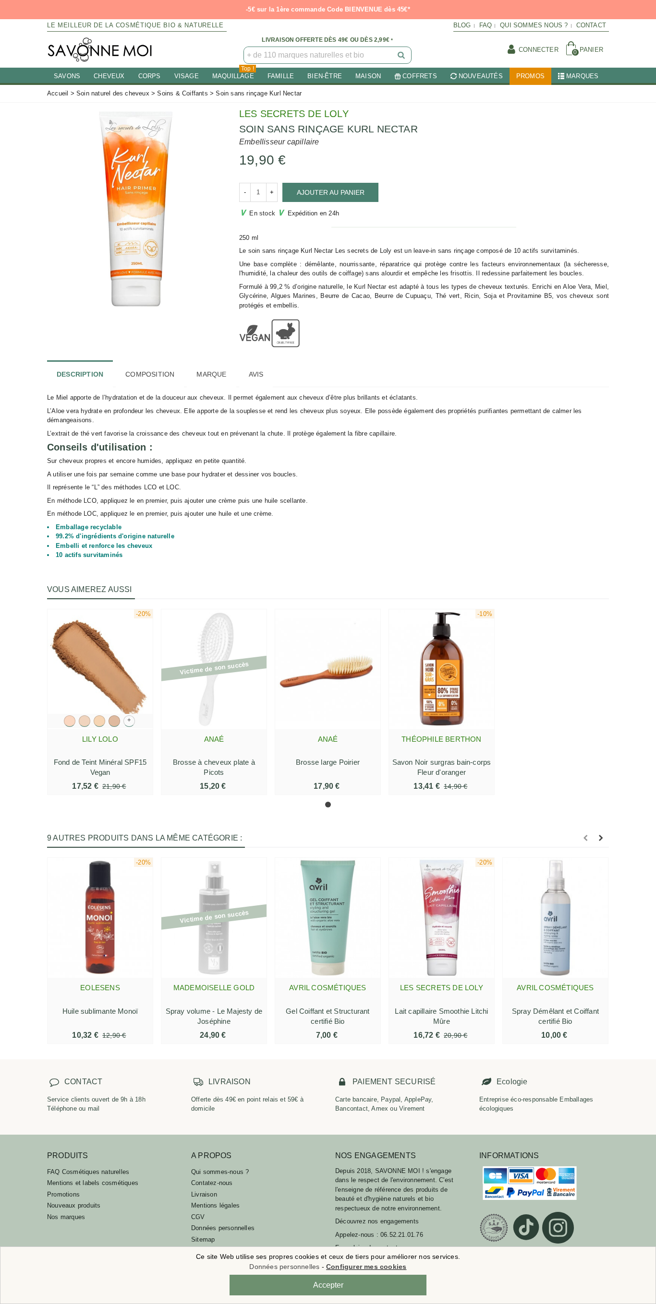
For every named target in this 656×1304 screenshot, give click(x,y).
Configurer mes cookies (366, 1266)
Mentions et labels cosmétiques (92, 1182)
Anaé (214, 739)
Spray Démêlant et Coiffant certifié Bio (555, 1016)
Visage (186, 76)
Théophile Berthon (441, 739)
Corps (149, 76)
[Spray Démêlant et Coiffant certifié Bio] (555, 918)
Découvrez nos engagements (377, 1221)
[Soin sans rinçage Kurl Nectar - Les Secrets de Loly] (136, 208)
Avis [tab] (256, 374)
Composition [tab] (149, 374)
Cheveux (109, 76)
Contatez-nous (212, 1182)
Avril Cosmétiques (327, 988)
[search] (402, 55)
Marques (582, 76)
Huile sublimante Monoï (100, 1011)
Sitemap (203, 1239)
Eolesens (100, 988)
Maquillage (233, 74)
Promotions (63, 1194)
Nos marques (66, 1217)
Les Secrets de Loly (294, 113)
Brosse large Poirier (328, 762)
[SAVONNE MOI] (100, 49)
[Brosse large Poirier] (327, 669)
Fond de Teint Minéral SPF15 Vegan (100, 767)
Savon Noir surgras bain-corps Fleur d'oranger (441, 767)
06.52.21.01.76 (401, 1234)
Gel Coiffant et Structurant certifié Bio (327, 1016)
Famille (280, 76)
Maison (368, 76)
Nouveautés (481, 76)
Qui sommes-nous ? (220, 1171)
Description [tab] (80, 374)
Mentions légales (215, 1205)
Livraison (204, 1194)
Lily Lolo (100, 739)
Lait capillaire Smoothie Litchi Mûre (441, 1016)
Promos (530, 76)
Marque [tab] (211, 374)
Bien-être (324, 76)
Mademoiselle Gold (214, 988)
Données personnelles (223, 1228)
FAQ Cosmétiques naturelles (88, 1171)
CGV (198, 1217)
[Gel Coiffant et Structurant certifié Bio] (327, 918)
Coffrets (419, 76)
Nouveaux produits (73, 1205)
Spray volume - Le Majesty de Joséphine (214, 1016)
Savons (67, 76)
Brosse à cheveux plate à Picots (214, 767)
